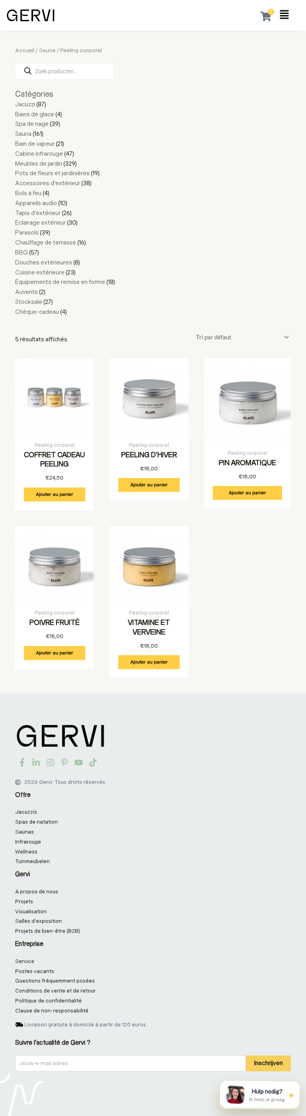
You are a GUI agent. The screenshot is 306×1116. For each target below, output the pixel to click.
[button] (284, 16)
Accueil (24, 50)
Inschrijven (268, 1063)
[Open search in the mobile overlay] (65, 71)
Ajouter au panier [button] (54, 494)
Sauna (47, 50)
